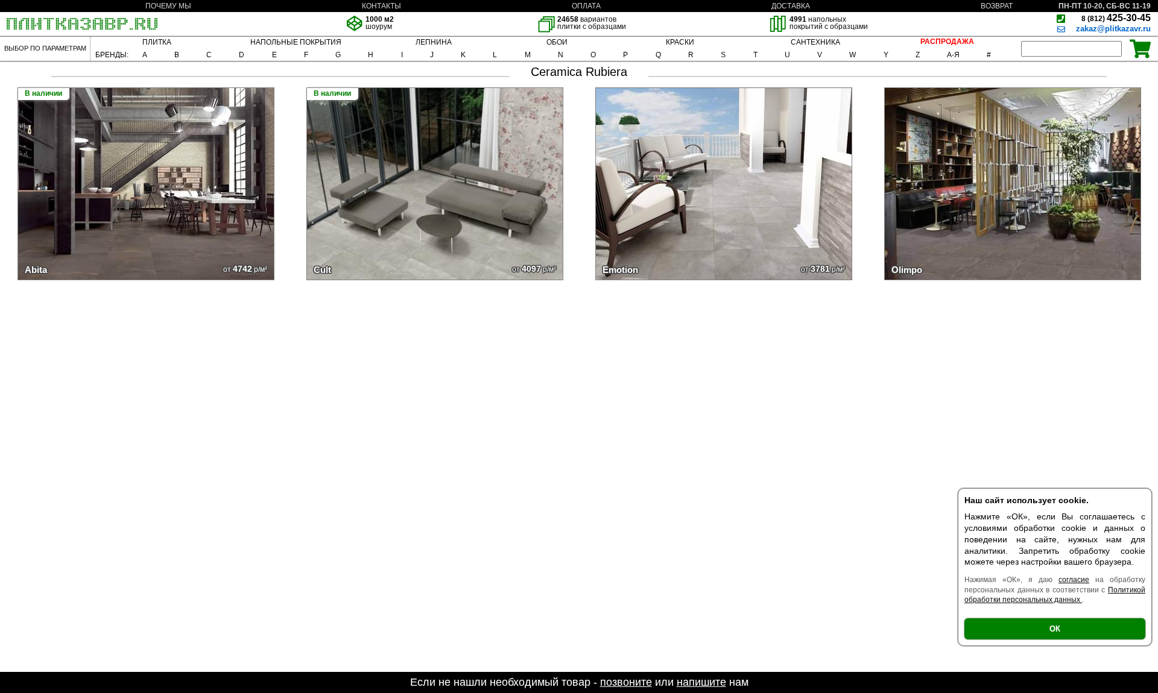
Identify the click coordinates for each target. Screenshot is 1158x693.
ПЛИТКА (156, 42)
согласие (1073, 579)
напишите (701, 682)
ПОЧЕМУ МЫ (168, 6)
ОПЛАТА (586, 6)
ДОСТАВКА (790, 6)
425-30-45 (1116, 18)
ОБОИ (557, 42)
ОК (1054, 628)
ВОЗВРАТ (997, 6)
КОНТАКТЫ (381, 6)
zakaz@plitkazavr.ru (1113, 28)
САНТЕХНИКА (815, 42)
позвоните (626, 682)
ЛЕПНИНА (434, 42)
